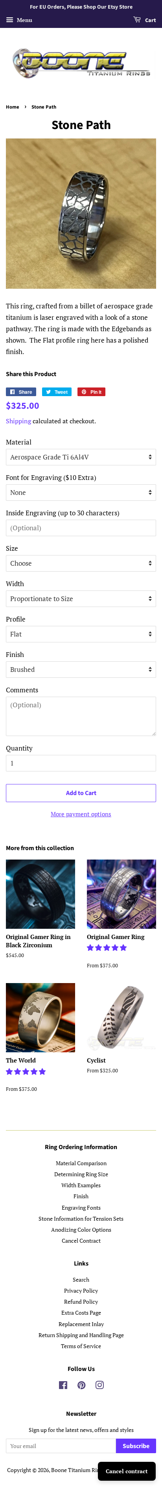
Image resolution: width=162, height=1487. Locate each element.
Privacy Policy (81, 1290)
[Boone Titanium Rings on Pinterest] (81, 1386)
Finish (15, 654)
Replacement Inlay (81, 1324)
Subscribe (136, 1446)
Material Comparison (81, 1163)
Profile (16, 619)
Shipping (18, 421)
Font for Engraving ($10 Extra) (51, 477)
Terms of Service (81, 1346)
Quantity (19, 748)
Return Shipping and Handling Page (81, 1335)
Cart (150, 20)
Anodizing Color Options (81, 1229)
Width (15, 583)
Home (12, 107)
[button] (107, 947)
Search (81, 1279)
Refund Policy (81, 1301)
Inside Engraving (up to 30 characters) (63, 512)
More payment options (81, 814)
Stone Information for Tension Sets (81, 1218)
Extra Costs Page (81, 1312)
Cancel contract (127, 1471)
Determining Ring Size (81, 1174)
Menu (23, 20)
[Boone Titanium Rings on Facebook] (63, 1386)
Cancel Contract (81, 1240)
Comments (22, 689)
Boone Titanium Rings (78, 1470)
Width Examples (81, 1185)
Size (12, 548)
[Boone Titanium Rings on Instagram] (99, 1386)
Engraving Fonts (81, 1207)
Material (18, 441)
